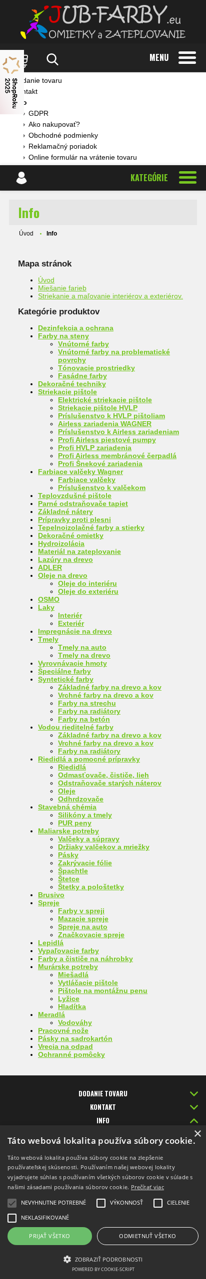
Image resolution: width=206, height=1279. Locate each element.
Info (20, 102)
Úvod (26, 233)
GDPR (38, 113)
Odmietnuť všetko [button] (147, 1236)
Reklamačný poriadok (62, 146)
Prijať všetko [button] (49, 1236)
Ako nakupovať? (54, 124)
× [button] (197, 1134)
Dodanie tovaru (38, 80)
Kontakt (26, 91)
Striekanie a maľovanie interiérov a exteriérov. (110, 296)
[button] (103, 1258)
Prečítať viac (147, 1187)
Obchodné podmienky (63, 135)
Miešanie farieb (62, 288)
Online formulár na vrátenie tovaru (82, 157)
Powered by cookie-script (103, 1269)
